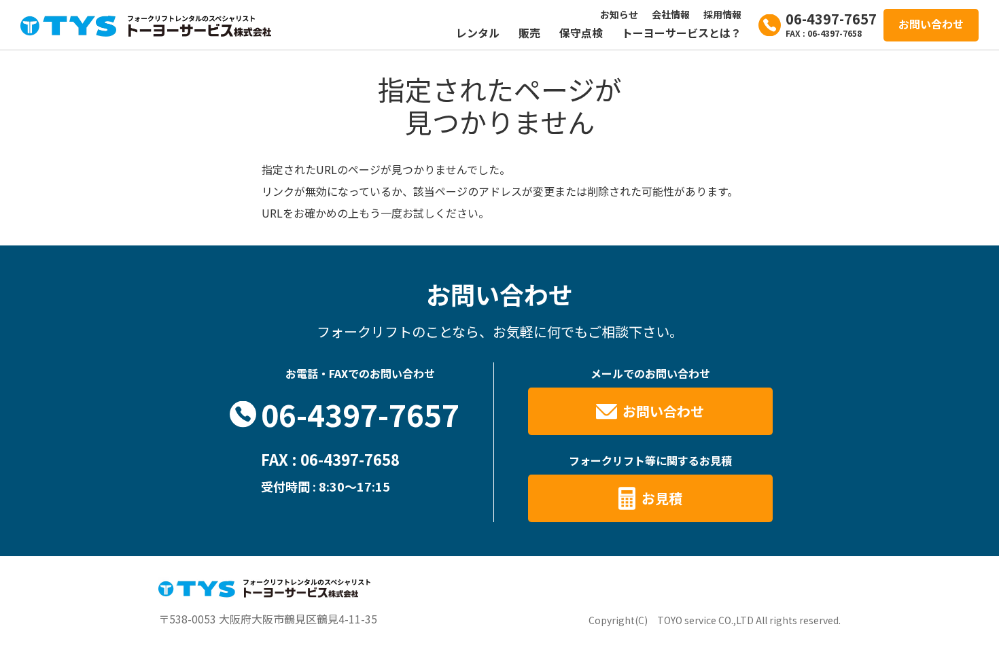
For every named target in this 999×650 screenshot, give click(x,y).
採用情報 (722, 14)
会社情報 (671, 14)
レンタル (478, 32)
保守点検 (581, 32)
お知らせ (619, 14)
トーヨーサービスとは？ (681, 32)
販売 (529, 32)
